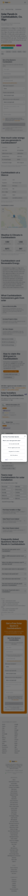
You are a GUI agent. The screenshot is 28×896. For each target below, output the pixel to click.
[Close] (25, 436)
